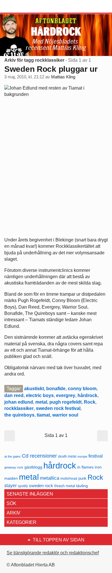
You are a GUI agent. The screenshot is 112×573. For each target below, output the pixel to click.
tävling (82, 486)
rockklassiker (19, 408)
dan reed (14, 395)
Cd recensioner (39, 456)
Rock (89, 402)
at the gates (12, 456)
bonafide (55, 388)
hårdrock (87, 395)
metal (41, 402)
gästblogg (33, 467)
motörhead (68, 478)
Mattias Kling (63, 77)
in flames (85, 467)
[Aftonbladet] (25, 6)
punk (82, 478)
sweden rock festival (58, 408)
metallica (49, 478)
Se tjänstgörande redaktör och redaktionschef (53, 552)
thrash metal (64, 486)
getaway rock (13, 467)
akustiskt (34, 388)
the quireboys (19, 415)
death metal (67, 456)
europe (82, 456)
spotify (23, 486)
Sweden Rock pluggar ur (51, 69)
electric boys (40, 395)
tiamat (43, 415)
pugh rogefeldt (65, 402)
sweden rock (41, 485)
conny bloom (82, 388)
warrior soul (65, 415)
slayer (10, 485)
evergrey (65, 395)
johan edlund (18, 402)
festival (95, 455)
